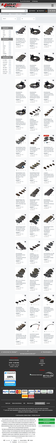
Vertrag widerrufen (40, 403)
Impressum (7, 403)
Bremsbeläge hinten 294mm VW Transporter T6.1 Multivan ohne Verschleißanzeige (34, 202)
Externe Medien (23, 440)
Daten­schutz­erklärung (16, 403)
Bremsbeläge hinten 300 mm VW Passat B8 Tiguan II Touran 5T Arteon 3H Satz (20, 229)
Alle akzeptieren (46, 420)
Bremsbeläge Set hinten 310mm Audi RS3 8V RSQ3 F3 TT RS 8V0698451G (49, 121)
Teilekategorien (13, 14)
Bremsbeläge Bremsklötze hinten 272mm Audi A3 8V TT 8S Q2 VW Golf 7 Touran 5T (49, 310)
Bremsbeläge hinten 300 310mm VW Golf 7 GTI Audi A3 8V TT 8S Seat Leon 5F (21, 149)
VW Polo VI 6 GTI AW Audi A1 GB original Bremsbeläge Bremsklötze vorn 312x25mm (48, 283)
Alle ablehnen (47, 423)
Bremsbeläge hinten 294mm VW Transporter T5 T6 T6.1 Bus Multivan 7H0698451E (49, 229)
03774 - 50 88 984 (14, 363)
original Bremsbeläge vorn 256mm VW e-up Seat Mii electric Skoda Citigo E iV (35, 310)
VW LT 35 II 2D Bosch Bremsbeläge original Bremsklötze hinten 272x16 (21, 282)
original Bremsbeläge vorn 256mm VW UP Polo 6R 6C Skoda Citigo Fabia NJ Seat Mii (34, 256)
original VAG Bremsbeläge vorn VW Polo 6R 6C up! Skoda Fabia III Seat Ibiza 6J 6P (21, 337)
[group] (21, 31)
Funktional (14, 442)
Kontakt (42, 360)
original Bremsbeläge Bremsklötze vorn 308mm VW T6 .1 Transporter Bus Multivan (34, 123)
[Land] (46, 11)
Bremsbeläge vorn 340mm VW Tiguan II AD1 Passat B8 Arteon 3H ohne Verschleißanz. (21, 68)
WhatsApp (36, 1)
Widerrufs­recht (30, 403)
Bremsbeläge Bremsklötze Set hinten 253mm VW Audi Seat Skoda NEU (21, 309)
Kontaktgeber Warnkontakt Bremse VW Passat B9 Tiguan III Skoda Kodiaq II (49, 336)
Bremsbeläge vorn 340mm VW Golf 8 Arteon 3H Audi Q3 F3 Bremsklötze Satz (49, 40)
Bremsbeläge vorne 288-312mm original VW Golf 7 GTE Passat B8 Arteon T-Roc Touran (20, 175)
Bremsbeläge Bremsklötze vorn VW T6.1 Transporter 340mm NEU (35, 149)
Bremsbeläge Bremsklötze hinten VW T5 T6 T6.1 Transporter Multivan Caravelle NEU (21, 256)
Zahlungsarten (42, 363)
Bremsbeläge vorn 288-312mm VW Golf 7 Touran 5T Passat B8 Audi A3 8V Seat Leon (49, 149)
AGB (24, 403)
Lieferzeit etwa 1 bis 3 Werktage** (10, 352)
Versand (42, 362)
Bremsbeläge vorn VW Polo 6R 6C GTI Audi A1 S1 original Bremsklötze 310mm (49, 255)
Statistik (15, 440)
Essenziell (8, 440)
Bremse (18, 14)
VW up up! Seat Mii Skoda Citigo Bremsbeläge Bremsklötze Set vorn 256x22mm (35, 283)
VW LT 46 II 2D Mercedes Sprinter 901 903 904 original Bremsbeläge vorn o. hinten (35, 229)
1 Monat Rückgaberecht (47, 352)
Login (42, 365)
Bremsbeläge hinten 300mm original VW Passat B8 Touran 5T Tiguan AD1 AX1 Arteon (34, 175)
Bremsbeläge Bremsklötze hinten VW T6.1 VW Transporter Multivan (49, 202)
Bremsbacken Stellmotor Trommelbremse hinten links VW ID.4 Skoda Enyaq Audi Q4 (21, 95)
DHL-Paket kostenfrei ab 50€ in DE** (28, 354)
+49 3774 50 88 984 (26, 1)
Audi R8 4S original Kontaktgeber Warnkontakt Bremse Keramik (35, 336)
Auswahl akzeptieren (46, 426)
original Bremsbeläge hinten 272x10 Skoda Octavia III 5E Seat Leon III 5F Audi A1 (49, 175)
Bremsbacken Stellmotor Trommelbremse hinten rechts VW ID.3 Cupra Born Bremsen (21, 122)
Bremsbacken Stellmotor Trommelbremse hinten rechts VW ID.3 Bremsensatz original (35, 95)
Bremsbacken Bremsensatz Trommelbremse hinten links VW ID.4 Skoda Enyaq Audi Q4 (49, 68)
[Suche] (26, 10)
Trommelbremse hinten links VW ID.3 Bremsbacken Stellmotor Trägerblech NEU (34, 41)
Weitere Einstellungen (22, 442)
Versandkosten (18, 47)
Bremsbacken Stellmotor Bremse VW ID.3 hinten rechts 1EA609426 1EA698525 (49, 95)
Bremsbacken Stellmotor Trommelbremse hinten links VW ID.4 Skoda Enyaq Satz (34, 68)
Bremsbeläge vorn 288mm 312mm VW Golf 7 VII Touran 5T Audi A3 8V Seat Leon (21, 202)
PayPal (31, 440)
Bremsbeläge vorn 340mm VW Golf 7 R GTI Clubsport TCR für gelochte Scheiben (21, 40)
